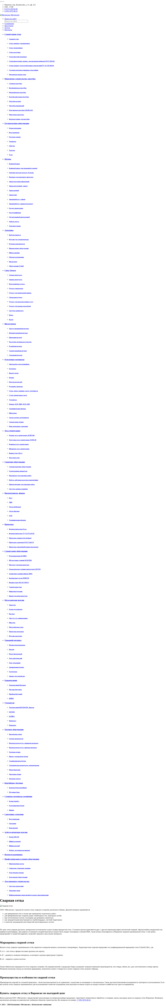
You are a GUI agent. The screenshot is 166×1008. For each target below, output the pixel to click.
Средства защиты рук (16, 311)
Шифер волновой (15, 841)
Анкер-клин (13, 195)
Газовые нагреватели (16, 739)
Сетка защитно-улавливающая (19, 43)
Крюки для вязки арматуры (18, 596)
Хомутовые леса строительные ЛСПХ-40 (22, 440)
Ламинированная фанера (17, 409)
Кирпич (11, 810)
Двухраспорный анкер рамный (19, 217)
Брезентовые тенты (15, 734)
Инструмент (13, 262)
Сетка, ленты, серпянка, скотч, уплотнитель (23, 391)
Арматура (12, 605)
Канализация (13, 828)
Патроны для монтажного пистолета (21, 177)
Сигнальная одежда (15, 297)
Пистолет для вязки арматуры (19, 565)
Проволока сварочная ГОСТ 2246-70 (21, 542)
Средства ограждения (16, 886)
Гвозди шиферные (15, 212)
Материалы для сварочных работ (20, 475)
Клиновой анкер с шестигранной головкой (23, 168)
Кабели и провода (15, 235)
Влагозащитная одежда (17, 284)
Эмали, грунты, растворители (19, 417)
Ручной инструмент (15, 346)
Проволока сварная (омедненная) (20, 538)
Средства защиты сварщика (18, 489)
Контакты (8, 30)
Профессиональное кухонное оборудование (22, 859)
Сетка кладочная (14, 52)
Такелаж (12, 150)
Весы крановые (14, 132)
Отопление (12, 823)
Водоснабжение (14, 819)
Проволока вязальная (16, 631)
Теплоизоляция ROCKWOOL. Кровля (21, 707)
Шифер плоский (14, 846)
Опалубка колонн (15, 101)
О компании (9, 24)
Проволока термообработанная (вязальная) (23, 547)
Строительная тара (15, 587)
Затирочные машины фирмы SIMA (20, 574)
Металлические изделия (14, 600)
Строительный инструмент (18, 351)
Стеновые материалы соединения (18, 796)
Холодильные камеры (16, 872)
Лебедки (12, 146)
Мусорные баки (14, 792)
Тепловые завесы (15, 779)
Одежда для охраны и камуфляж (20, 306)
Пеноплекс (12, 725)
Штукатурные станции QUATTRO (20, 560)
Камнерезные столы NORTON (19, 578)
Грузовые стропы (15, 137)
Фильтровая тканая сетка (17, 74)
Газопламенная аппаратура (18, 471)
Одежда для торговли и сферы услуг (21, 302)
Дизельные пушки (15, 774)
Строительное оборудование (16, 551)
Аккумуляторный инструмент (19, 328)
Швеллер (12, 622)
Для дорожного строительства (17, 881)
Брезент (11, 649)
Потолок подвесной (15, 382)
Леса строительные (12, 431)
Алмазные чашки (15, 226)
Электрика (9, 230)
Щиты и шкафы (14, 253)
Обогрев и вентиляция (16, 257)
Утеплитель (13, 400)
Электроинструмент (15, 355)
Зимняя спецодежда (15, 279)
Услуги (7, 28)
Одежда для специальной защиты (20, 293)
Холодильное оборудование (18, 877)
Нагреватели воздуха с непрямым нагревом (23, 743)
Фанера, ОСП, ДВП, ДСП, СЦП (19, 404)
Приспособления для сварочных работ (22, 484)
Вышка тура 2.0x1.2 (15, 453)
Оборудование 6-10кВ (16, 266)
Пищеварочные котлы (16, 864)
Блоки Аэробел (14, 801)
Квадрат (12, 614)
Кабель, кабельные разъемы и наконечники (23, 480)
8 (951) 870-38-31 (11, 11)
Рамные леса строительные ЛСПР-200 (22, 435)
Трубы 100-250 (14, 837)
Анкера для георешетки (17, 676)
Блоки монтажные (15, 128)
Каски (11, 319)
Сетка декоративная (16, 48)
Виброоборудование (15, 591)
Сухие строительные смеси (18, 395)
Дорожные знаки (14, 890)
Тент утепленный (14, 663)
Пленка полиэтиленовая (17, 645)
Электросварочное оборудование (20, 467)
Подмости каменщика (13, 855)
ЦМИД (11, 698)
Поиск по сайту (11, 19)
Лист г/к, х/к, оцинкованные (18, 618)
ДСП (10, 516)
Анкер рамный (14, 190)
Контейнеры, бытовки (14, 783)
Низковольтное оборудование (19, 248)
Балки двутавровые (15, 609)
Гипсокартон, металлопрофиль (19, 364)
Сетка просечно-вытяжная (18, 57)
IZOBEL (12, 716)
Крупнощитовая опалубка (18, 88)
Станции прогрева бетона (17, 761)
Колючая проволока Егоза (18, 529)
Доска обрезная (14, 511)
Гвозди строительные (16, 208)
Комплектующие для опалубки (19, 119)
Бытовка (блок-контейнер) (18, 788)
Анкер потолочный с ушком (18, 186)
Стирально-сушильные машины (19, 868)
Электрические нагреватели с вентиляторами (24, 765)
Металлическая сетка (16, 627)
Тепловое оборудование (14, 730)
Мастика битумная (15, 689)
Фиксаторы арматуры (16, 114)
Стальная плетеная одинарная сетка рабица (23, 70)
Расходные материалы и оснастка (20, 342)
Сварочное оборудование (15, 462)
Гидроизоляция (11, 680)
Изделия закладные (15, 636)
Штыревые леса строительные (19, 449)
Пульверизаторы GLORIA (18, 556)
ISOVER (12, 712)
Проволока (9, 524)
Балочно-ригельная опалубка (19, 97)
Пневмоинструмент (15, 337)
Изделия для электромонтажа (19, 239)
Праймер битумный (15, 694)
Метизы (8, 159)
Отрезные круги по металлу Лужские (21, 173)
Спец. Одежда (10, 270)
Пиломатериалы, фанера (15, 493)
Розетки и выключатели (17, 244)
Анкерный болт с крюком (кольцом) (21, 204)
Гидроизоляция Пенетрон (17, 685)
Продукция (9, 26)
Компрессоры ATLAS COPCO (19, 582)
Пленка (11, 377)
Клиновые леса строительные (19, 444)
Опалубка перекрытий (16, 106)
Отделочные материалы (14, 360)
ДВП (10, 502)
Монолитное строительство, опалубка (20, 79)
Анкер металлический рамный (19, 181)
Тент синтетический (15, 658)
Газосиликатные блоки (16, 805)
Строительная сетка (13, 34)
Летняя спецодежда (15, 275)
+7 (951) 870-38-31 (84, 1000)
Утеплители (9, 703)
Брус (10, 498)
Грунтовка (12, 369)
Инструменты (10, 324)
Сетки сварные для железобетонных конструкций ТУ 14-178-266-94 (31, 65)
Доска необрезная (15, 507)
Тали (10, 155)
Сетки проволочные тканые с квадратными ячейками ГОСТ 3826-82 (32, 61)
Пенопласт (12, 721)
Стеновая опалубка (15, 83)
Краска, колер (13, 373)
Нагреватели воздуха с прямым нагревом (23, 747)
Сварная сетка (14, 39)
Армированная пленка (16, 667)
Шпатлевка (13, 413)
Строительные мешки (16, 422)
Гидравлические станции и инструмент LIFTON (25, 569)
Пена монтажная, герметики (18, 426)
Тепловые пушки (14, 752)
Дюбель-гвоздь (14, 221)
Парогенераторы (14, 770)
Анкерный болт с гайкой (17, 199)
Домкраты (12, 141)
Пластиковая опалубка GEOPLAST (21, 110)
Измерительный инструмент (18, 333)
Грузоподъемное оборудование (17, 123)
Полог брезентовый (15, 654)
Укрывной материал (13, 640)
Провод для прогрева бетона (18, 756)
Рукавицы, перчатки (16, 386)
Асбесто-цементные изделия (16, 832)
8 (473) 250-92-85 (11, 9)
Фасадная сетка (14, 458)
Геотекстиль (13, 671)
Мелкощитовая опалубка (17, 92)
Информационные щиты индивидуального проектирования (29, 895)
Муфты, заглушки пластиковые (19, 850)
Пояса (11, 315)
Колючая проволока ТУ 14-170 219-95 (21, 533)
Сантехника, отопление (14, 814)
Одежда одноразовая (16, 288)
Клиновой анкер (14, 164)
